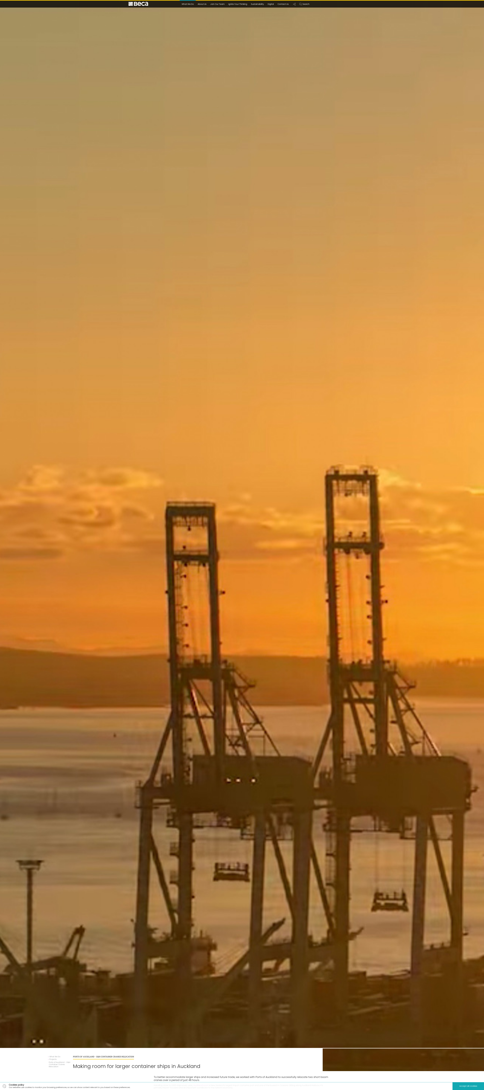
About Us (202, 4)
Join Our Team (217, 4)
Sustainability (257, 4)
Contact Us (283, 4)
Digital (271, 4)
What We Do (188, 4)
